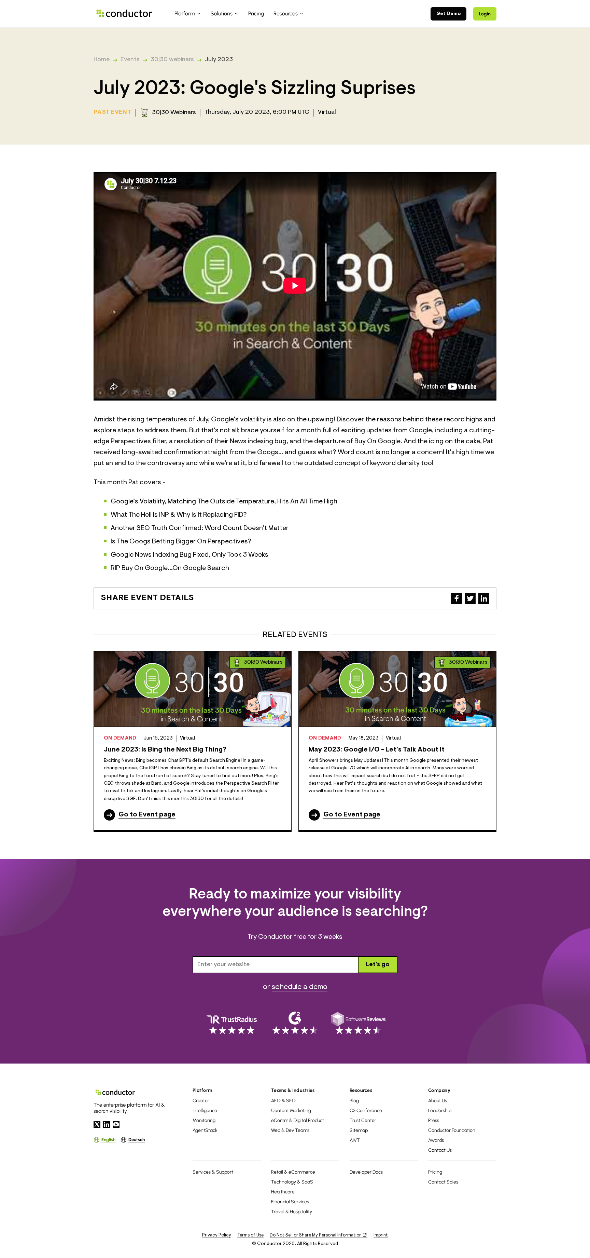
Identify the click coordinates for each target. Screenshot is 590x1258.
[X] (97, 1124)
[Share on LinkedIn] (483, 598)
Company (439, 1090)
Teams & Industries (293, 1090)
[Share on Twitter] (470, 598)
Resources (361, 1090)
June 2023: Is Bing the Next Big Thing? (165, 749)
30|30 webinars (172, 60)
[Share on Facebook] (456, 598)
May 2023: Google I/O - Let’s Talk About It (377, 749)
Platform (202, 1090)
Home (102, 60)
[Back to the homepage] (124, 13)
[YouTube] (116, 1124)
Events (130, 60)
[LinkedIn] (106, 1124)
